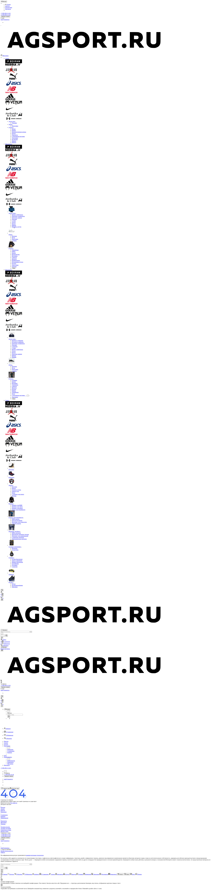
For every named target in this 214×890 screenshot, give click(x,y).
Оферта (3, 852)
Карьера (3, 816)
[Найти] (6, 635)
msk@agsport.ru (5, 19)
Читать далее (28, 860)
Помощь (3, 824)
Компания (3, 812)
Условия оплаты (5, 827)
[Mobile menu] (2, 650)
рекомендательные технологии (35, 855)
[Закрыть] (2, 706)
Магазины (4, 822)
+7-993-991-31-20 (5, 13)
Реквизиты (4, 821)
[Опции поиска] (2, 633)
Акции (3, 809)
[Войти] (1, 592)
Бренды (3, 810)
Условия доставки (6, 828)
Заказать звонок (5, 16)
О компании (4, 815)
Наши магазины (5, 648)
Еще (14, 268)
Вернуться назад (5, 803)
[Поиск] (2, 590)
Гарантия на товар (6, 830)
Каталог (3, 807)
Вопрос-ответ (4, 831)
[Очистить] (31, 632)
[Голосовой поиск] (3, 635)
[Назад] (8, 711)
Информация (4, 818)
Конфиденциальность (7, 851)
